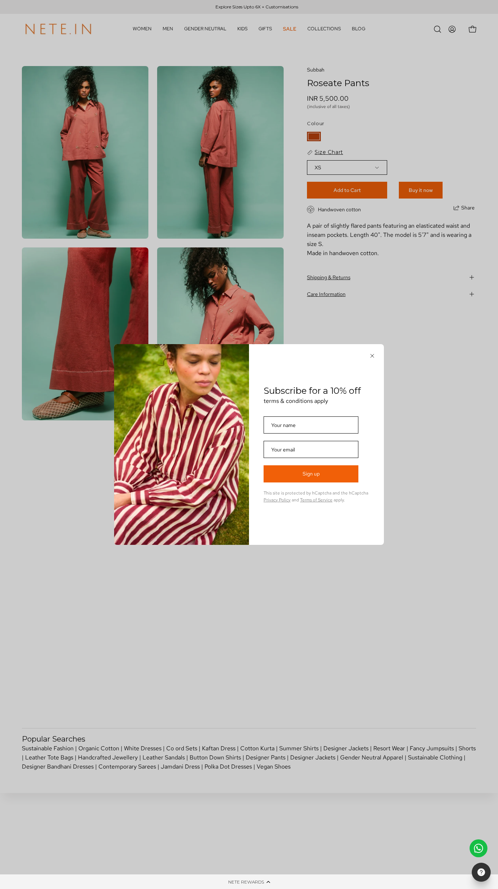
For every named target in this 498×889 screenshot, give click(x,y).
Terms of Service (316, 500)
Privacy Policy (277, 500)
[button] (249, 881)
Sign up (311, 473)
